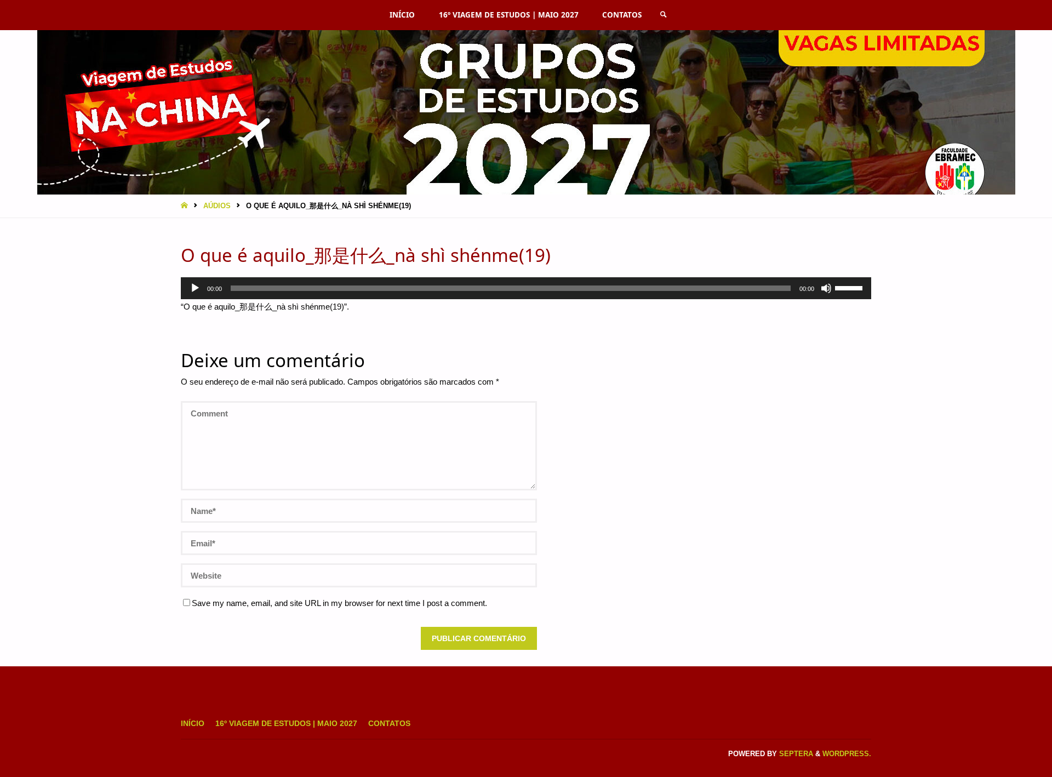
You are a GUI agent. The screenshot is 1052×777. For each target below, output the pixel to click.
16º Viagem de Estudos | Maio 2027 (286, 723)
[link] (663, 15)
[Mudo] (826, 288)
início (192, 723)
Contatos (389, 723)
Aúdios (217, 206)
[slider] (850, 287)
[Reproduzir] (195, 288)
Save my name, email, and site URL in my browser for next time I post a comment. (339, 603)
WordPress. (846, 754)
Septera (795, 754)
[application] (526, 288)
